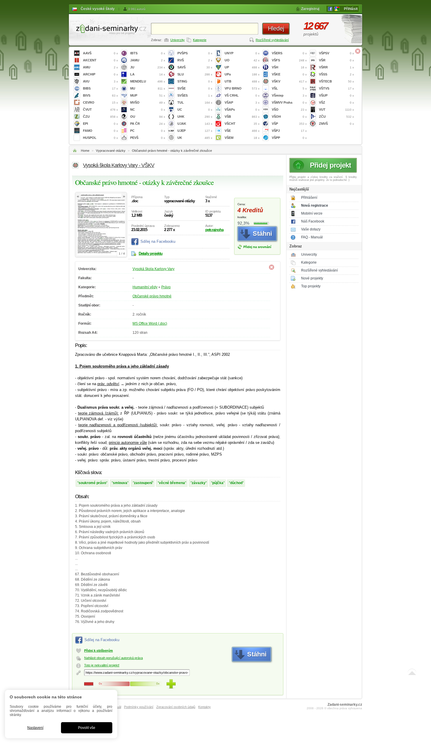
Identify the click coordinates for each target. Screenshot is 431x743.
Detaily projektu (150, 253)
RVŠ (194, 60)
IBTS (147, 53)
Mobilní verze (312, 213)
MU (147, 88)
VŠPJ (289, 130)
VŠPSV (336, 53)
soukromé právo (92, 483)
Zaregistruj (310, 9)
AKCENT (100, 60)
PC (147, 130)
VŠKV (289, 81)
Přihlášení (309, 198)
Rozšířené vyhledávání (272, 40)
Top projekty (310, 286)
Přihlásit (351, 9)
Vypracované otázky (110, 150)
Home (85, 150)
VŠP (289, 123)
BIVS (100, 95)
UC (194, 109)
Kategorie (199, 40)
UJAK (194, 123)
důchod (236, 483)
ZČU (336, 116)
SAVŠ (194, 67)
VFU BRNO (242, 88)
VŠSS (336, 74)
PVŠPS (194, 53)
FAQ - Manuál (312, 237)
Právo (166, 287)
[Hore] (412, 673)
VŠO (289, 109)
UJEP (194, 130)
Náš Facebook (312, 221)
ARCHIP (100, 74)
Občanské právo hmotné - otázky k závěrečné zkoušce (172, 150)
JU (147, 67)
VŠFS (289, 60)
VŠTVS (336, 88)
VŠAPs (242, 109)
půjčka (217, 483)
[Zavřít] (357, 51)
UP (242, 67)
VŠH (289, 67)
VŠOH (289, 116)
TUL (194, 102)
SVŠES (194, 95)
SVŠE (194, 88)
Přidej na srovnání (257, 247)
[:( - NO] (89, 684)
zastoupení (143, 483)
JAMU (147, 60)
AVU (100, 81)
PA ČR (147, 123)
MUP (147, 95)
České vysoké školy (98, 9)
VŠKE (289, 74)
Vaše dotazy (310, 229)
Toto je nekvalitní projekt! (101, 665)
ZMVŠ (336, 123)
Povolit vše (86, 728)
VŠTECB (336, 81)
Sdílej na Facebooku (157, 241)
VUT (336, 109)
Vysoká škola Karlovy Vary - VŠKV (118, 165)
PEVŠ (147, 137)
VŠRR (336, 67)
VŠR (336, 60)
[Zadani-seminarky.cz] (110, 28)
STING (194, 81)
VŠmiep (289, 95)
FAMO (100, 130)
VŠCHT (242, 123)
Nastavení (35, 728)
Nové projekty (312, 278)
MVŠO (147, 102)
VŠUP (336, 95)
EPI (100, 123)
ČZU (100, 116)
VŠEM (242, 137)
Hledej (276, 28)
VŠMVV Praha (289, 102)
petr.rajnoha (214, 230)
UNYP (242, 53)
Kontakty (204, 707)
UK (194, 137)
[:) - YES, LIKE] (171, 684)
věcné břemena (172, 483)
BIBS (100, 88)
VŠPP (289, 137)
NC (147, 109)
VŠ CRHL (242, 95)
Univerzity (177, 40)
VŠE (242, 130)
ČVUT (100, 109)
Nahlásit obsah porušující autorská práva (113, 658)
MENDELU (147, 81)
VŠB (242, 116)
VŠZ (336, 102)
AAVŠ (100, 53)
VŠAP (242, 102)
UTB (242, 81)
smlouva (120, 483)
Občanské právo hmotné (152, 296)
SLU (194, 74)
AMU (100, 67)
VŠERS (289, 53)
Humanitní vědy (145, 287)
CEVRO (100, 102)
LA (147, 74)
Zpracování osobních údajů (175, 707)
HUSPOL (100, 137)
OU (147, 116)
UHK (194, 116)
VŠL (289, 88)
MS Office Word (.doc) (150, 323)
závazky (199, 483)
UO (242, 60)
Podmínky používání (138, 707)
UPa (242, 74)
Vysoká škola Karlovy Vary (153, 269)
